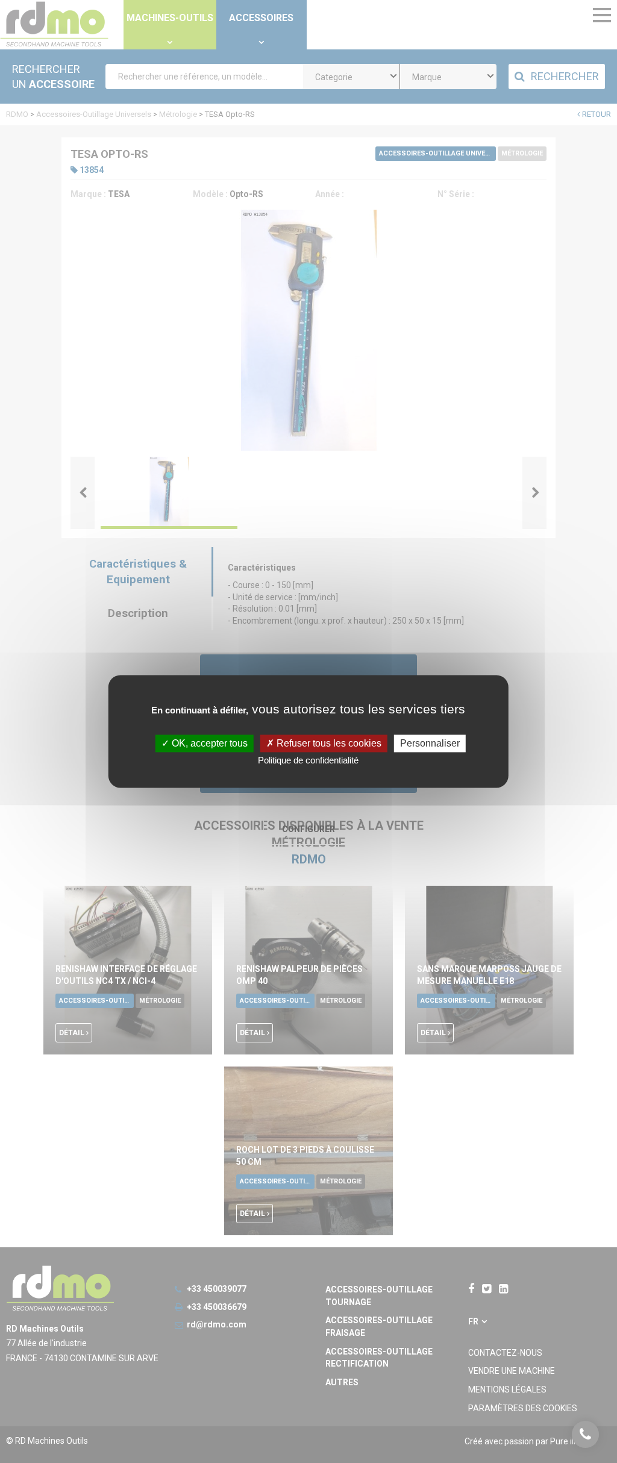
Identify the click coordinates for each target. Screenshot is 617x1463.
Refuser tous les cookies (327, 743)
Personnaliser (430, 743)
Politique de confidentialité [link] (308, 761)
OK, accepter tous (208, 743)
